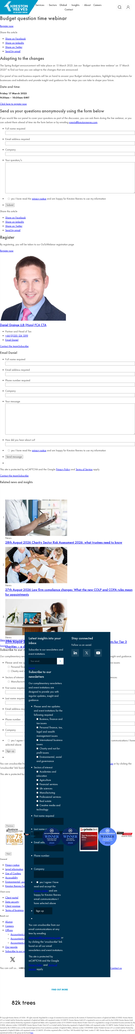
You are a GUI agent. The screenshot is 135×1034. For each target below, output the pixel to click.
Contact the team (9, 346)
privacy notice (39, 198)
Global (63, 5)
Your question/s (13, 160)
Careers (97, 5)
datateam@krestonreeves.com (45, 937)
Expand (32, 668)
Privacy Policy (63, 469)
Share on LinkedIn (14, 43)
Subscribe (23, 346)
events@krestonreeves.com (83, 122)
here (31, 1033)
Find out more (60, 989)
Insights (75, 5)
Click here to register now (13, 104)
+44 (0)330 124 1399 (16, 335)
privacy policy (41, 890)
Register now (6, 26)
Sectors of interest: (43, 767)
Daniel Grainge (23, 325)
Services (40, 5)
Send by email (12, 51)
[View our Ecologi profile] (23, 989)
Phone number (17, 380)
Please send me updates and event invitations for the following (48, 711)
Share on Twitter (13, 47)
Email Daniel (11, 340)
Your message (12, 401)
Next (8, 853)
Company (10, 149)
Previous (9, 825)
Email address (17, 139)
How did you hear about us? (20, 440)
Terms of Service (84, 469)
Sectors (53, 5)
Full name (15, 128)
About (87, 5)
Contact (69, 9)
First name (44, 815)
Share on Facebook (15, 38)
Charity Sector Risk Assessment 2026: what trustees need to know (63, 542)
